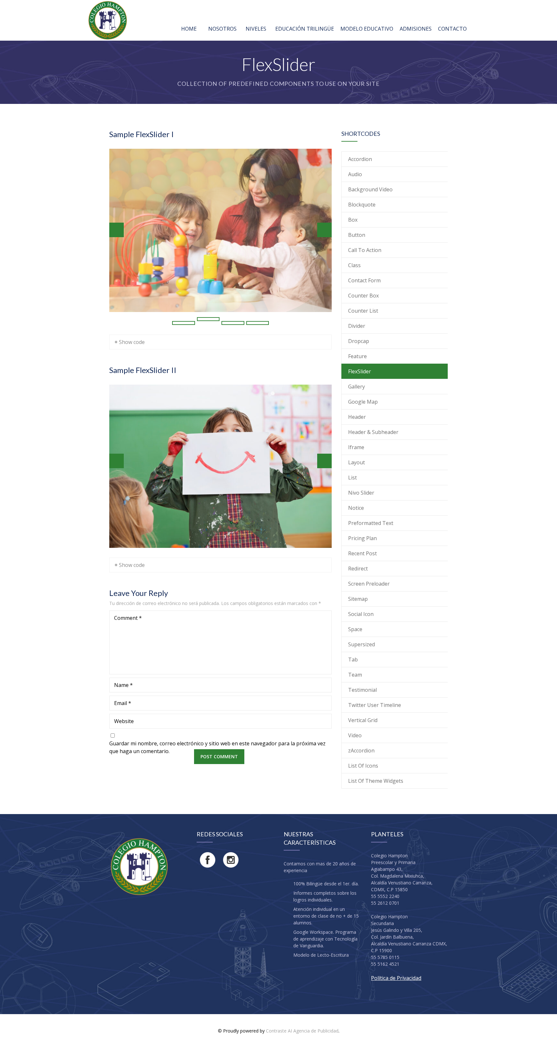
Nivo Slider (361, 492)
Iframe (356, 447)
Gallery (356, 386)
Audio (355, 174)
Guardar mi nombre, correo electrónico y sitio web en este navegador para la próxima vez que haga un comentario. (217, 747)
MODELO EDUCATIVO (366, 28)
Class (354, 265)
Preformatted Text (370, 523)
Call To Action (364, 250)
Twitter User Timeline (374, 705)
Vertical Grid (362, 720)
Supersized (361, 644)
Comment (128, 617)
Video (355, 735)
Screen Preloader (369, 583)
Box (352, 219)
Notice (356, 507)
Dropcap (358, 341)
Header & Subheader (373, 432)
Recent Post (362, 553)
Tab (353, 659)
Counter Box (363, 295)
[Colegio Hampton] (107, 20)
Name (123, 685)
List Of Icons (363, 765)
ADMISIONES (416, 28)
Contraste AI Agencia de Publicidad (302, 1031)
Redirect (358, 568)
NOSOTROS (222, 28)
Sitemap (358, 598)
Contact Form (364, 280)
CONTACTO (452, 28)
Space (355, 629)
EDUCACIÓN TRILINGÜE (304, 28)
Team (355, 674)
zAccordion (361, 750)
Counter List (363, 310)
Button (356, 234)
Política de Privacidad (396, 978)
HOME (189, 28)
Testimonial (362, 689)
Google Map (363, 401)
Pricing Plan (362, 538)
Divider (356, 325)
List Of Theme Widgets (375, 780)
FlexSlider (359, 371)
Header (357, 416)
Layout (356, 462)
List (352, 477)
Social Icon (361, 614)
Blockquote (362, 204)
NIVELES (256, 28)
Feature (357, 356)
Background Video (370, 189)
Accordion (360, 159)
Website (124, 721)
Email (122, 703)
